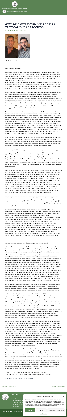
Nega (41, 410)
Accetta (30, 410)
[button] (64, 396)
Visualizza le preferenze (56, 410)
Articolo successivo (58, 386)
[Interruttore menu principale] (63, 7)
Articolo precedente (9, 386)
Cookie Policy (43, 414)
